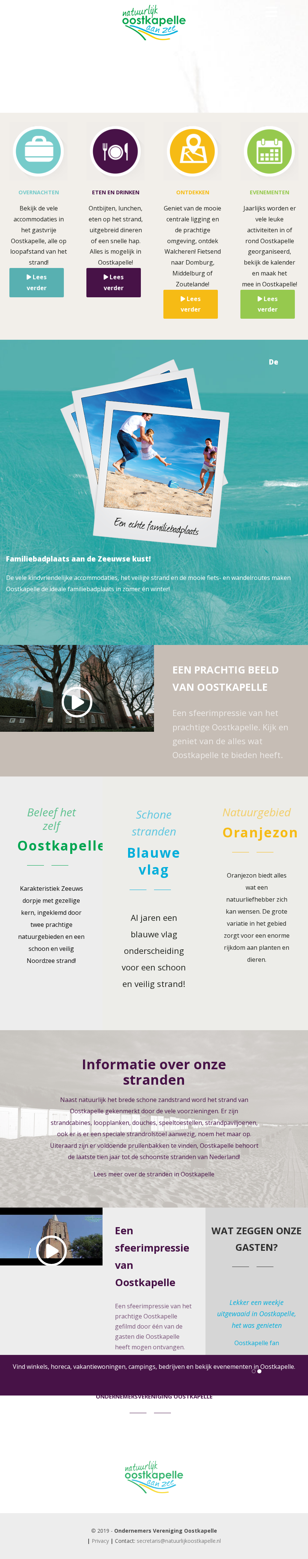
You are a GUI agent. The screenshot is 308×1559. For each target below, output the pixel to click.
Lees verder (37, 282)
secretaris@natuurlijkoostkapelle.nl (179, 1540)
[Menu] (272, 12)
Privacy (100, 1540)
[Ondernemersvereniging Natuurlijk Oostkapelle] (153, 43)
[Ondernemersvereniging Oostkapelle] (154, 1505)
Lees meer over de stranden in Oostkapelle (154, 1174)
